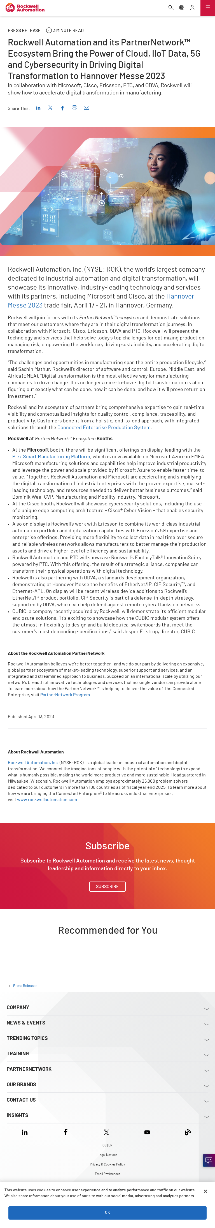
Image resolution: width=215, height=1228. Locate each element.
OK (107, 1213)
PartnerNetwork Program (65, 695)
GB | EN (107, 1145)
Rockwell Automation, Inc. (33, 762)
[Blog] (188, 1131)
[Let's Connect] (209, 1160)
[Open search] (171, 8)
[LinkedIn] (26, 1131)
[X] (107, 1131)
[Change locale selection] (181, 8)
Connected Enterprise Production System (104, 427)
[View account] (192, 8)
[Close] (205, 1191)
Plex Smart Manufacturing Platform (51, 456)
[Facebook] (66, 1131)
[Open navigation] (207, 8)
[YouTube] (147, 1131)
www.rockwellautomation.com (47, 799)
